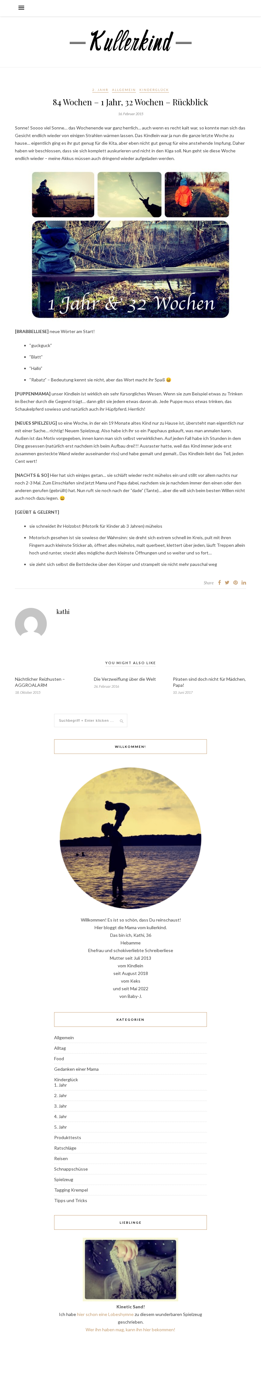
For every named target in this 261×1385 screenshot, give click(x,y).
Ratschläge (65, 1148)
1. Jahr (60, 1085)
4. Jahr (60, 1116)
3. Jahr (60, 1106)
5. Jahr (60, 1127)
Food (59, 1058)
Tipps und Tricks (70, 1200)
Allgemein (124, 90)
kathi (63, 612)
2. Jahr (100, 90)
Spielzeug (63, 1179)
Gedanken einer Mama (76, 1069)
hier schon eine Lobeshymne (105, 1314)
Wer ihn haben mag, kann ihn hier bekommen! (130, 1329)
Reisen (61, 1158)
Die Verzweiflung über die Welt (125, 679)
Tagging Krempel (71, 1190)
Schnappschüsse (71, 1169)
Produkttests (67, 1137)
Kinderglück (154, 90)
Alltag (60, 1048)
